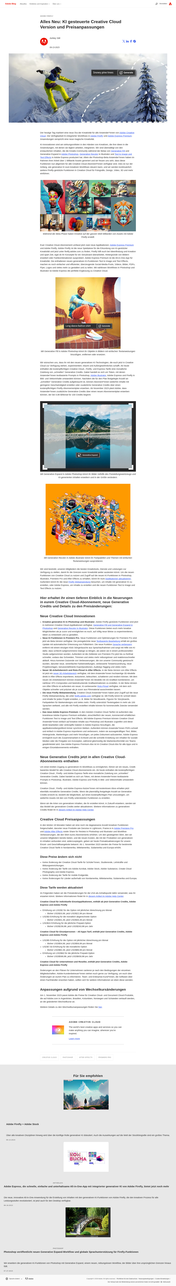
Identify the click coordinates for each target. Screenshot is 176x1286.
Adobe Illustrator (98, 375)
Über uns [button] (56, 4)
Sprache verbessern (122, 644)
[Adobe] (170, 4)
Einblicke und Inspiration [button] (39, 4)
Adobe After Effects (53, 831)
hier (100, 1007)
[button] (14, 1278)
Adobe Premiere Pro (123, 828)
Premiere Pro (104, 1057)
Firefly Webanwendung (79, 582)
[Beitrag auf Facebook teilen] (131, 42)
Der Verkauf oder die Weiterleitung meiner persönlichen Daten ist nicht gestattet (133, 1282)
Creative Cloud (49, 1057)
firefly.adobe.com (83, 696)
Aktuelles (23, 4)
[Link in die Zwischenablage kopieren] (134, 42)
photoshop (58, 1248)
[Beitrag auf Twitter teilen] (123, 42)
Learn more (74, 1038)
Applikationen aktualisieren (118, 579)
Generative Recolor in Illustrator (73, 628)
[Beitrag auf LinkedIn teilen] (127, 42)
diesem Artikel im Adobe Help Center (76, 810)
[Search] (156, 4)
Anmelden (163, 4)
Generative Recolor (89, 154)
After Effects (86, 1057)
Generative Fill (118, 151)
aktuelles (58, 1183)
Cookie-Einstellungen (162, 1279)
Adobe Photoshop (69, 154)
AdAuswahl (166, 1282)
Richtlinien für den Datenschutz (127, 1279)
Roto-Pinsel (102, 686)
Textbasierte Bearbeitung (108, 641)
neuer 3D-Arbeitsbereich (65, 673)
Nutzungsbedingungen (146, 1279)
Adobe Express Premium (120, 136)
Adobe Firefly (46, 16)
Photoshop (68, 1057)
